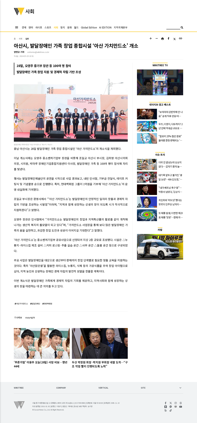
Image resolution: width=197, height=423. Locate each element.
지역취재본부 (120, 27)
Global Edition (89, 27)
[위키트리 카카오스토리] (165, 407)
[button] (150, 39)
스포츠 (47, 27)
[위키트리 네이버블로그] (175, 407)
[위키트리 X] (170, 403)
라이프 (38, 27)
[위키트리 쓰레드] (180, 403)
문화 (69, 27)
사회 (56, 27)
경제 (24, 27)
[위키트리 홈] (19, 14)
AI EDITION (105, 27)
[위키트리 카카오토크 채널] (170, 407)
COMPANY (61, 388)
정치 (62, 27)
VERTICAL (103, 388)
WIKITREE (19, 388)
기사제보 (18, 317)
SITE (143, 388)
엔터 (30, 27)
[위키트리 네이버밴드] (165, 410)
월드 (76, 27)
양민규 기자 (19, 51)
